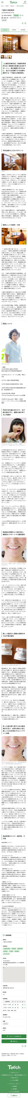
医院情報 (23, 30)
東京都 (7, 6)
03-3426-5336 (6, 1017)
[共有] (22, 23)
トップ (5, 30)
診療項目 (14, 30)
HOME (2, 6)
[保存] (25, 23)
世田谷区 (12, 6)
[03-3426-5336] (14, 1095)
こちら (3, 1055)
